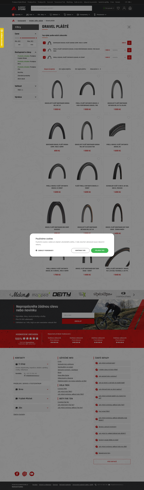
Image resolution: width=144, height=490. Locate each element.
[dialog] (72, 245)
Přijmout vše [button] (99, 250)
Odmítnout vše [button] (80, 250)
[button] (44, 250)
